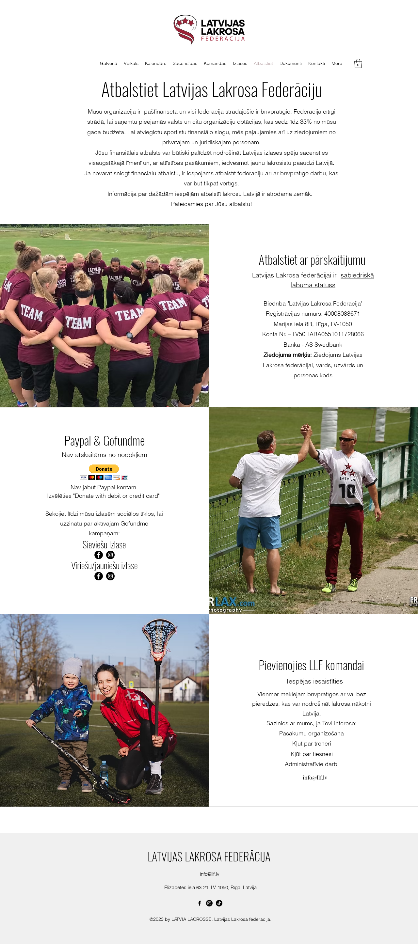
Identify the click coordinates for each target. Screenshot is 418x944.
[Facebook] (98, 555)
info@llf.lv (209, 874)
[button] (240, 63)
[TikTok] (219, 903)
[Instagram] (110, 555)
